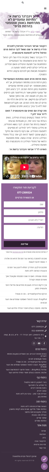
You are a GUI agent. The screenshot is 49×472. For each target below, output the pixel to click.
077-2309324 (24, 192)
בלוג (32, 31)
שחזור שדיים (41, 418)
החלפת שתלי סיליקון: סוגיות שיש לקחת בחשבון (27, 409)
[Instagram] (34, 343)
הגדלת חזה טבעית (39, 415)
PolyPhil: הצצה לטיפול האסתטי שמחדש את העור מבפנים (26, 365)
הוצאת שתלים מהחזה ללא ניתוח (33, 406)
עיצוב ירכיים (41, 391)
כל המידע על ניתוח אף (37, 385)
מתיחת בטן (42, 396)
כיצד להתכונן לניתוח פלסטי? (35, 382)
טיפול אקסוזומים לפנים (37, 359)
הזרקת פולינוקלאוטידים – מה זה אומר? (31, 293)
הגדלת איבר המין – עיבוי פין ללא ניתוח (31, 394)
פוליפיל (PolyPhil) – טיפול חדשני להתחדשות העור (26, 369)
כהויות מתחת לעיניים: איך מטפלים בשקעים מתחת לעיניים (26, 355)
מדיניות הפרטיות (18, 252)
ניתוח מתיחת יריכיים (38, 388)
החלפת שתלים (40, 421)
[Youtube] (39, 343)
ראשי (38, 31)
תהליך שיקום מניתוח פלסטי (35, 412)
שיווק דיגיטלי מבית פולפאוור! (24, 456)
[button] (23, 3)
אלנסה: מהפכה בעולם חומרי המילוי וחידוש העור (27, 308)
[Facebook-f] (44, 343)
